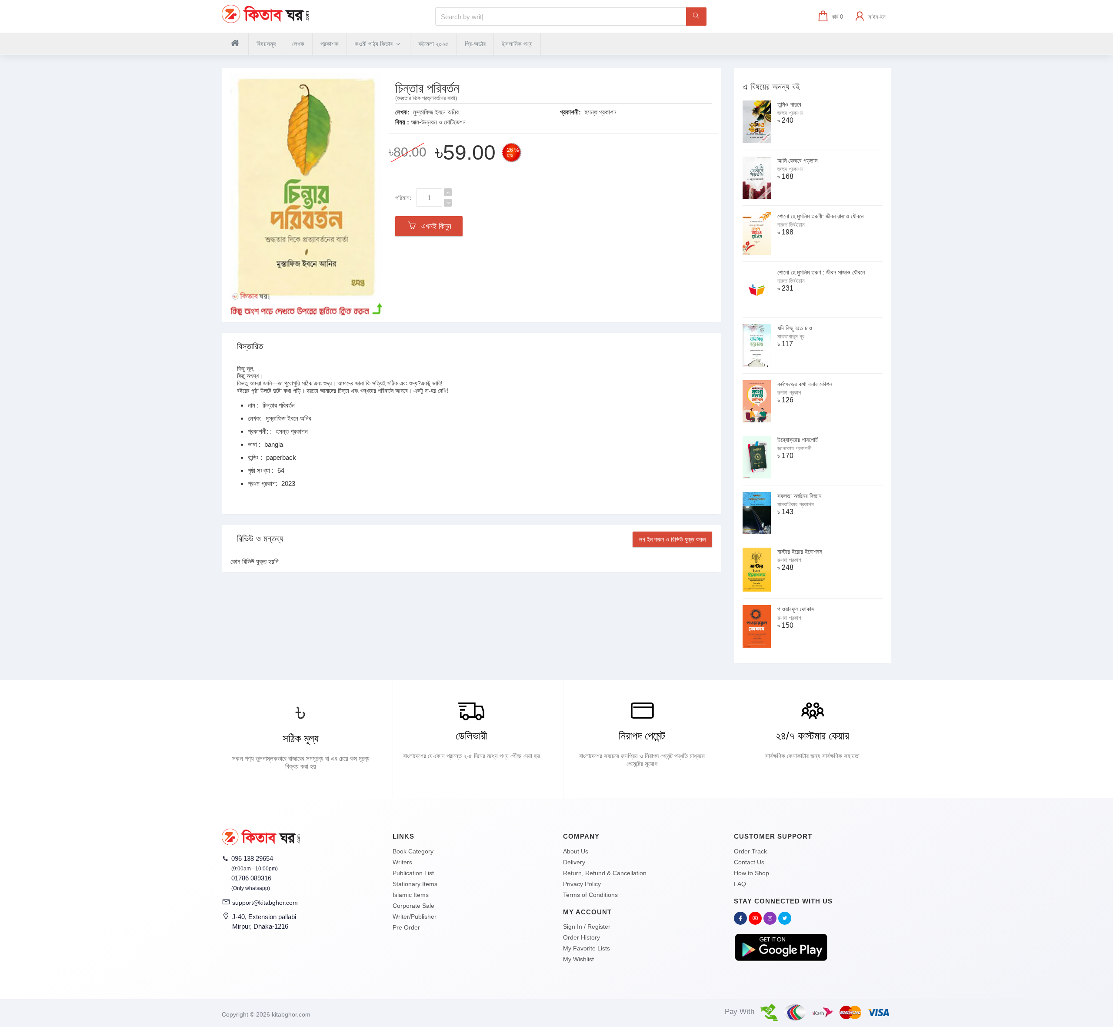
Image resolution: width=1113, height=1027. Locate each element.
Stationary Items (415, 883)
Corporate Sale (413, 905)
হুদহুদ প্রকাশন (790, 113)
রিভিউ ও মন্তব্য (260, 538)
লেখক (298, 43)
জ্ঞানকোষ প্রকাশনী (794, 448)
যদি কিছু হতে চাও (794, 327)
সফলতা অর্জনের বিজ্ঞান (799, 495)
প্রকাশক (329, 43)
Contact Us (749, 862)
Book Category (413, 851)
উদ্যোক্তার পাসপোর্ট (797, 439)
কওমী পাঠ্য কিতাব (374, 43)
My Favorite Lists (586, 948)
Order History (581, 937)
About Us (575, 851)
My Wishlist (578, 959)
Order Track (750, 851)
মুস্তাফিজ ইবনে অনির (436, 112)
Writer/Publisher (415, 916)
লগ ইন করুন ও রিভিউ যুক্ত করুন (672, 539)
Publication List (413, 873)
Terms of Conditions (590, 894)
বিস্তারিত (250, 346)
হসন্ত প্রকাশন (600, 112)
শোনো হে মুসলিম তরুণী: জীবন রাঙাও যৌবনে (820, 216)
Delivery (574, 862)
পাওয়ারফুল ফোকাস (795, 608)
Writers (402, 862)
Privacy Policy (582, 883)
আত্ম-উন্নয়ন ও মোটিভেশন (438, 122)
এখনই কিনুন (434, 226)
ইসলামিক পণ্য (517, 43)
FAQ (740, 883)
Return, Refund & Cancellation (604, 873)
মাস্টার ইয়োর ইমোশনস (799, 551)
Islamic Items (411, 894)
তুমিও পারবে (789, 104)
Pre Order (406, 927)
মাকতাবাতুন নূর (790, 336)
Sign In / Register (586, 926)
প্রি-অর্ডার (475, 43)
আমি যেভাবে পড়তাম (797, 160)
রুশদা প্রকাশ (789, 392)
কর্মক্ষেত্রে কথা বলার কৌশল (804, 384)
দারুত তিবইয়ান (791, 224)
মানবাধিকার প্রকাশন (795, 504)
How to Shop (751, 873)
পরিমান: (403, 197)
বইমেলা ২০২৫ (433, 43)
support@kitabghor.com (265, 902)
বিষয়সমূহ (266, 43)
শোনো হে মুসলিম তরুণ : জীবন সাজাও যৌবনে (821, 272)
